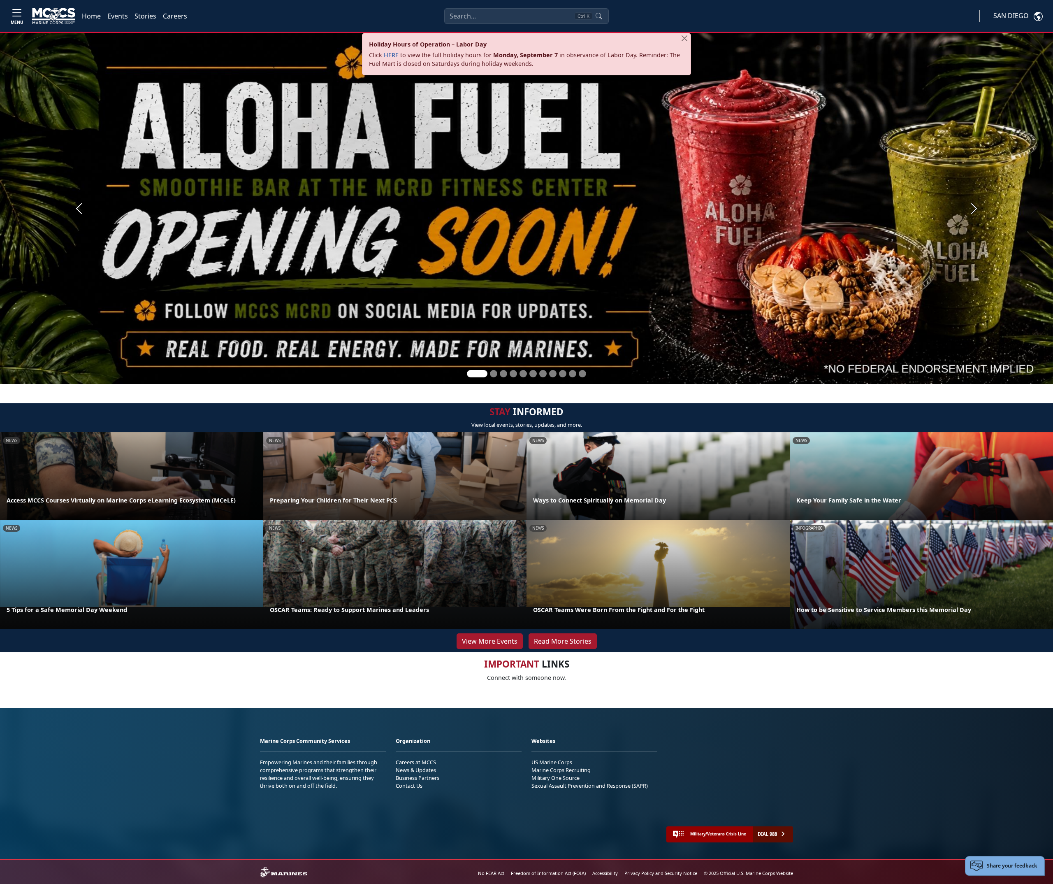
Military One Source (555, 778)
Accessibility (605, 873)
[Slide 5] (523, 373)
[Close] (684, 38)
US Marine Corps (551, 762)
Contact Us (409, 785)
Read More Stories (562, 641)
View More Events (489, 641)
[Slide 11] (582, 373)
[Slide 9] (562, 373)
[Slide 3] (503, 373)
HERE (391, 55)
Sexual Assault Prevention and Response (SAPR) (589, 785)
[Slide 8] (553, 373)
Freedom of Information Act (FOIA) (548, 873)
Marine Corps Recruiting (561, 770)
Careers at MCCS (416, 762)
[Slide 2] (493, 373)
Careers (175, 16)
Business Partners (417, 778)
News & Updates (416, 770)
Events (117, 16)
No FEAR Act (491, 873)
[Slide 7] (543, 373)
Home (91, 16)
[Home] (53, 16)
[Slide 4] (513, 373)
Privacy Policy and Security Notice (660, 873)
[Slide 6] (533, 373)
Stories (145, 16)
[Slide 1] (477, 373)
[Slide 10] (572, 373)
